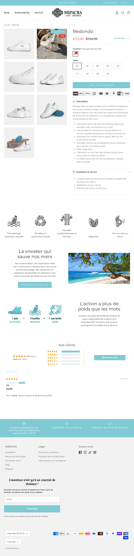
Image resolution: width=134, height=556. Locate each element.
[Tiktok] (89, 452)
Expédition (10, 452)
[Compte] (116, 12)
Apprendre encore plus (34, 285)
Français (124, 3)
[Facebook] (80, 452)
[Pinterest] (94, 452)
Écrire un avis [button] (109, 357)
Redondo (15, 25)
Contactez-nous (13, 460)
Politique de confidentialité (51, 456)
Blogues (9, 469)
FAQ (7, 464)
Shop (6, 12)
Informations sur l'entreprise (52, 460)
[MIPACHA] (67, 12)
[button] (53, 352)
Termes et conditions (48, 452)
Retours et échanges (15, 456)
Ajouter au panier (101, 85)
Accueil (7, 25)
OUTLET (39, 12)
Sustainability (22, 12)
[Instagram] (85, 452)
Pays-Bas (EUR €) (110, 3)
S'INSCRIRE (32, 508)
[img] (12, 379)
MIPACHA (15, 548)
